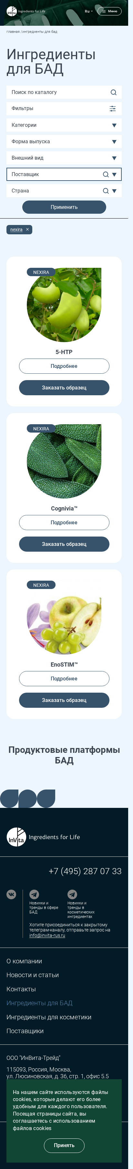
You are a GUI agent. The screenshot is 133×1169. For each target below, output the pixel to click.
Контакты (21, 989)
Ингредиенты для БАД (39, 1003)
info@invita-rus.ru (47, 935)
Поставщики (25, 1031)
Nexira (16, 229)
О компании (24, 961)
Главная (13, 32)
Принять (64, 1145)
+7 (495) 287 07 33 (85, 871)
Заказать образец (64, 388)
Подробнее (64, 366)
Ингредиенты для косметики (48, 1017)
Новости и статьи (32, 975)
